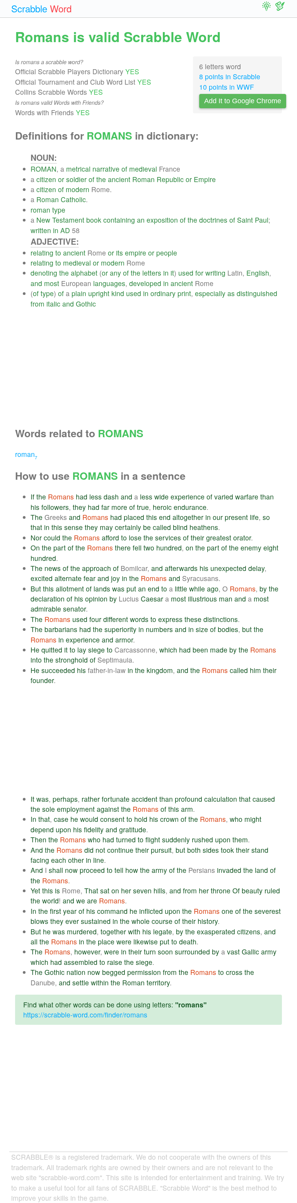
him (255, 670)
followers (55, 507)
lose (135, 537)
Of (236, 890)
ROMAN (43, 169)
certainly (128, 527)
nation (76, 972)
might (252, 819)
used (185, 273)
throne (220, 890)
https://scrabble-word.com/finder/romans (85, 1014)
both (194, 850)
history (208, 921)
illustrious (202, 598)
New (43, 220)
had (81, 496)
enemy (251, 547)
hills (160, 890)
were (123, 941)
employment (76, 809)
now (71, 870)
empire (135, 252)
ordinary (163, 293)
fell (137, 547)
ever (72, 921)
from (37, 303)
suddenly (176, 839)
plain (79, 293)
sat (104, 890)
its (119, 252)
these (192, 619)
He (35, 649)
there (123, 547)
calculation (220, 799)
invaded (229, 870)
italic (53, 303)
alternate (68, 578)
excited (42, 578)
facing (40, 860)
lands (102, 588)
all (34, 941)
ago (212, 588)
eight (270, 547)
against (108, 809)
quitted (51, 649)
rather (91, 799)
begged (113, 972)
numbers (159, 629)
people (166, 252)
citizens (248, 931)
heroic (162, 507)
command (112, 911)
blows (39, 921)
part (59, 547)
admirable (46, 608)
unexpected (228, 568)
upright (98, 293)
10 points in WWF (226, 87)
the (101, 179)
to (58, 252)
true (143, 507)
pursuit (161, 850)
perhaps (65, 799)
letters (151, 273)
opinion (96, 598)
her (126, 890)
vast (233, 951)
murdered (82, 931)
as (231, 293)
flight (152, 839)
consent (112, 819)
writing (215, 273)
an (141, 220)
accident (144, 799)
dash (111, 496)
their (197, 537)
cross (234, 972)
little (181, 588)
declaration (48, 598)
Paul (261, 220)
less (95, 496)
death (187, 941)
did (89, 850)
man (225, 598)
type (58, 210)
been (200, 649)
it (172, 273)
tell (118, 870)
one (227, 911)
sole (48, 809)
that (36, 527)
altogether (187, 517)
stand (259, 850)
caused (264, 799)
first (55, 911)
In (33, 819)
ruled (272, 890)
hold (140, 819)
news (52, 568)
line (98, 860)
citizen (46, 179)
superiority (120, 629)
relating (42, 252)
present (236, 517)
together (113, 931)
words (139, 619)
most (51, 283)
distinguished (257, 293)
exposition (162, 220)
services (168, 537)
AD (65, 230)
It (32, 799)
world (50, 900)
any (115, 273)
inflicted (151, 911)
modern (77, 189)
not (100, 850)
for (199, 273)
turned (126, 839)
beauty (252, 890)
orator (242, 537)
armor (124, 639)
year (70, 911)
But (36, 588)
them (240, 839)
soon (165, 951)
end (165, 517)
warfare (246, 496)
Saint (245, 220)
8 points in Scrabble (229, 76)
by (263, 588)
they (79, 507)
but (247, 629)
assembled (80, 962)
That (91, 890)
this (151, 517)
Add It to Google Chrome (242, 101)
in (55, 230)
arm (187, 809)
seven (142, 890)
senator (74, 608)
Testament (68, 220)
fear (90, 578)
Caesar (152, 598)
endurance (190, 507)
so (266, 517)
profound (188, 799)
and (36, 283)
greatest (218, 537)
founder (42, 680)
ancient (119, 179)
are (92, 900)
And (37, 850)
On (35, 547)
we (80, 900)
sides (211, 850)
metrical (78, 169)
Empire (205, 179)
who (236, 819)
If (32, 496)
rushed (202, 839)
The (37, 517)
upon (63, 829)
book (93, 220)
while (197, 588)
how (131, 870)
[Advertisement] (156, 363)
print (184, 293)
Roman (143, 179)
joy (115, 578)
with (134, 931)
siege (96, 649)
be (147, 527)
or (61, 179)
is (57, 890)
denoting (44, 273)
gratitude (132, 829)
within (100, 982)
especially (210, 293)
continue (120, 850)
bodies (228, 629)
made (218, 649)
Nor (36, 537)
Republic (170, 179)
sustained (96, 921)
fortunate (116, 799)
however (87, 951)
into (36, 660)
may (106, 527)
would (89, 819)
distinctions (220, 619)
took (227, 850)
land (261, 870)
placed (134, 517)
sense (73, 527)
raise (114, 962)
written (41, 230)
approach (96, 568)
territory (158, 982)
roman (40, 210)
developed (145, 283)
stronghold (71, 660)
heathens (203, 527)
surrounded (192, 951)
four (95, 619)
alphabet (84, 273)
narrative (105, 169)
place (106, 941)
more (119, 507)
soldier (76, 179)
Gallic (250, 951)
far (105, 507)
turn (150, 951)
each (58, 860)
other (76, 860)
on (189, 547)
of (124, 169)
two (148, 547)
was (118, 588)
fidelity (94, 829)
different (115, 619)
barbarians (60, 629)
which (168, 649)
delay (256, 568)
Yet (35, 890)
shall (56, 870)
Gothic (86, 303)
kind (117, 293)
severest (267, 911)
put (131, 588)
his (35, 507)
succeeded (58, 670)
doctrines (213, 220)
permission (144, 972)
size (202, 629)
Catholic (73, 199)
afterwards (181, 568)
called (162, 527)
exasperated (216, 931)
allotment (70, 588)
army (159, 870)
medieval (143, 169)
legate (162, 931)
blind (180, 527)
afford (110, 537)
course (162, 921)
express (170, 619)
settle (80, 982)
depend (42, 829)
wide (161, 496)
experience (188, 496)
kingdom (160, 670)
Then (38, 839)
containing (119, 220)
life (254, 517)
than (267, 496)
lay (81, 649)
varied (223, 496)
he (74, 819)
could (52, 537)
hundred (169, 547)
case (61, 819)
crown (169, 819)
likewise (145, 941)
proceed (92, 870)
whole (140, 921)
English (257, 273)
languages (109, 283)
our (218, 517)
